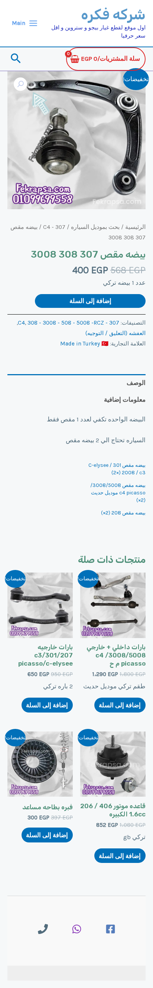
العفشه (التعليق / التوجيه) (115, 333)
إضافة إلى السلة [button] (120, 705)
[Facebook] (110, 929)
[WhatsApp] (76, 929)
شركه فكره (113, 14)
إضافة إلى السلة (90, 301)
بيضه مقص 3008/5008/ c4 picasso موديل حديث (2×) (118, 492)
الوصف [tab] (136, 382)
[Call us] (42, 929)
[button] (15, 59)
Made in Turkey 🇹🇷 (84, 343)
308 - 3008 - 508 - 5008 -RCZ (65, 322)
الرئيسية (135, 227)
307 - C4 (54, 227)
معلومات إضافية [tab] (125, 399)
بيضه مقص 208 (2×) (123, 513)
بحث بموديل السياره (95, 227)
